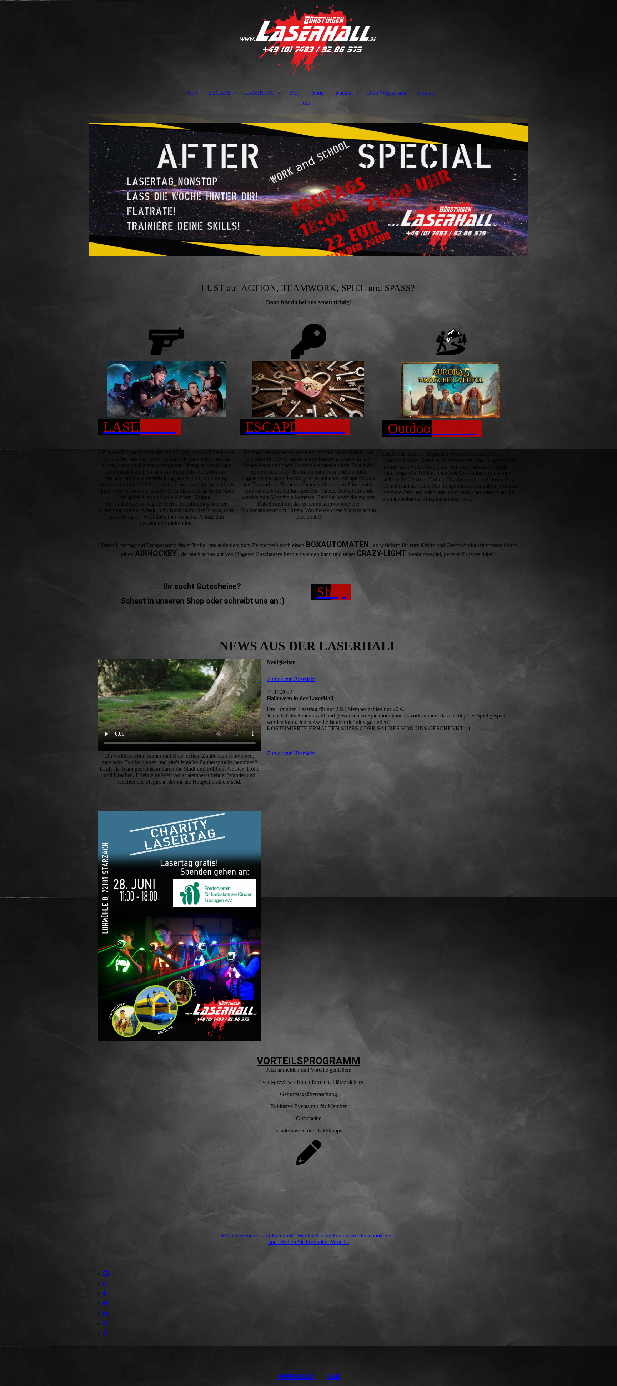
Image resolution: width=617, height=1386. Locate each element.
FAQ (295, 93)
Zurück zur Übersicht (291, 679)
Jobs (306, 103)
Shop (318, 93)
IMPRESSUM (296, 1376)
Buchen (344, 93)
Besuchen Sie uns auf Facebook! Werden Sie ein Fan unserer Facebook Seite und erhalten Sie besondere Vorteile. (308, 1238)
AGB (333, 1376)
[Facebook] (104, 1293)
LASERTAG (260, 93)
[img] (308, 38)
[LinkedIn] (105, 1313)
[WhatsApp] (105, 1283)
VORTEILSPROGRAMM (308, 1061)
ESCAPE (220, 93)
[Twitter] (105, 1303)
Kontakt (426, 93)
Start (192, 93)
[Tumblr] (104, 1333)
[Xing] (105, 1323)
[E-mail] (106, 1273)
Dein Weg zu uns (386, 93)
